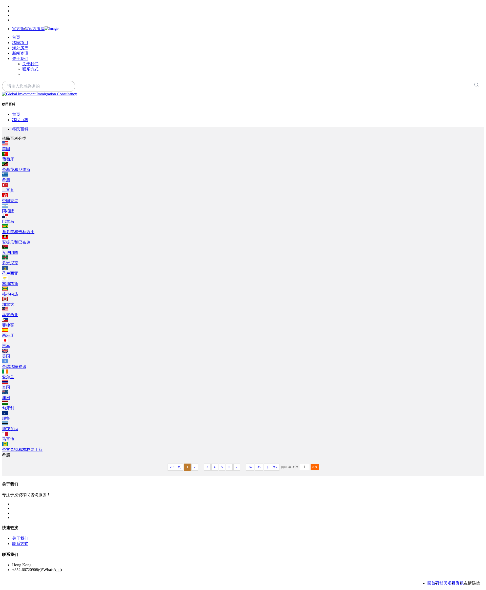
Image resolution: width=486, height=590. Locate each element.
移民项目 (20, 42)
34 (250, 467)
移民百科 (20, 120)
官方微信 (20, 29)
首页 (16, 37)
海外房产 (20, 48)
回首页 (433, 583)
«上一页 (175, 467)
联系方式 (30, 69)
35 (259, 467)
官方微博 (36, 29)
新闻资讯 (20, 53)
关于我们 (20, 58)
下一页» (272, 467)
